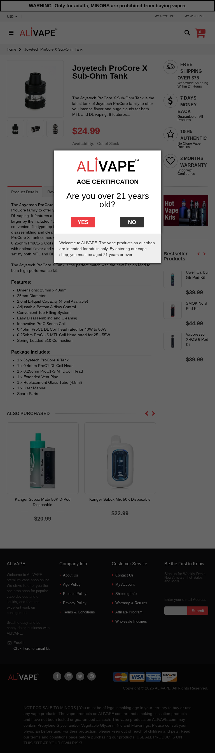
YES (83, 222)
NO (132, 222)
